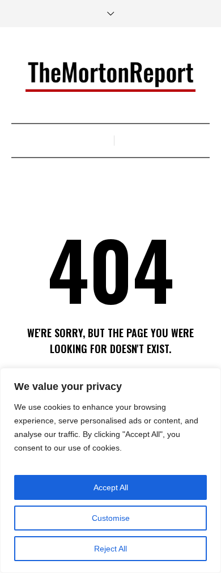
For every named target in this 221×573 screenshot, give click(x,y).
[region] (110, 470)
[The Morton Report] (111, 76)
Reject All (110, 548)
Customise (111, 518)
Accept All (111, 487)
